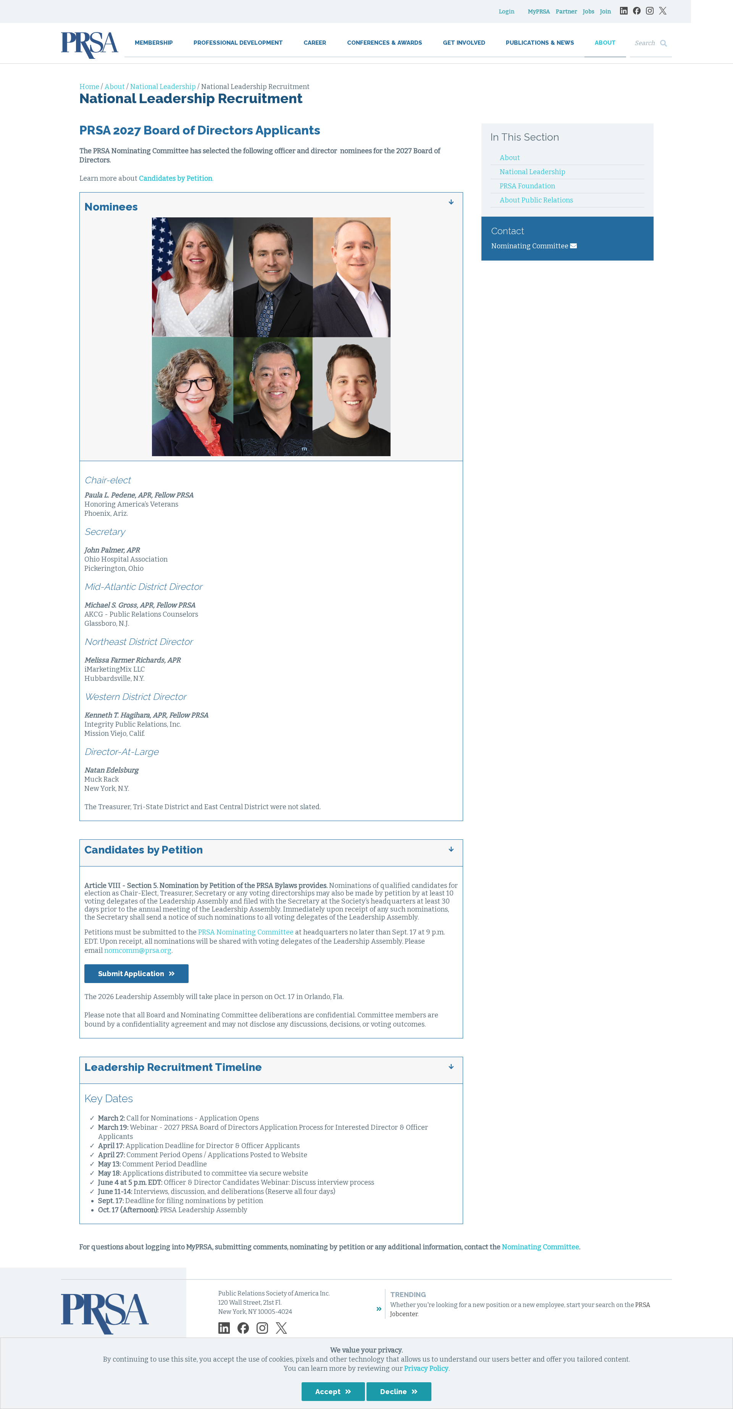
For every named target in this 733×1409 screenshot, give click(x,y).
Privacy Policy (426, 1368)
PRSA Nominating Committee (246, 932)
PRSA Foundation (527, 186)
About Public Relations (536, 200)
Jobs (588, 11)
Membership (154, 42)
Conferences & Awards (384, 42)
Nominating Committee (530, 246)
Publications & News (540, 42)
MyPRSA (539, 11)
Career (315, 42)
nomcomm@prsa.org (137, 950)
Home (90, 87)
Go (665, 43)
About (605, 42)
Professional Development (238, 42)
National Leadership (163, 87)
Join (605, 11)
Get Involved (464, 42)
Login (506, 11)
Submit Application (131, 974)
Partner (566, 11)
